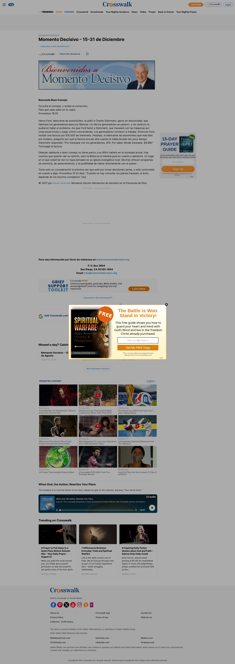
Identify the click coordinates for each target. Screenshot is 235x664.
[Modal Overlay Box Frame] (117, 332)
